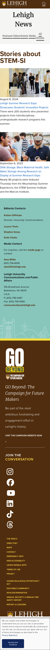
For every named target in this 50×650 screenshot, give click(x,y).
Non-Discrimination (17, 592)
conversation (19, 459)
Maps (9, 547)
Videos (16, 35)
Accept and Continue (13, 643)
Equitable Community (18, 588)
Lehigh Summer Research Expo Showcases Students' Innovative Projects (24, 105)
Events (24, 35)
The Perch (12, 538)
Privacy (11, 573)
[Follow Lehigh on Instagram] (11, 473)
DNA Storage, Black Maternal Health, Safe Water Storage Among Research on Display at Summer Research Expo (24, 171)
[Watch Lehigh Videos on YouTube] (12, 494)
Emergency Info (15, 556)
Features (7, 35)
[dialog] (25, 634)
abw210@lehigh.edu (15, 267)
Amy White (10, 259)
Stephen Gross (12, 232)
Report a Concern (16, 604)
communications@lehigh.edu (19, 305)
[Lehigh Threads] (11, 526)
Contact (11, 552)
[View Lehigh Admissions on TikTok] (11, 515)
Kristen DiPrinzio (13, 215)
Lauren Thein (11, 226)
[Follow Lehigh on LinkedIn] (11, 505)
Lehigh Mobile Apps (17, 565)
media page (34, 250)
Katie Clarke (10, 237)
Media (32, 35)
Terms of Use (13, 569)
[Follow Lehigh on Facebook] (12, 484)
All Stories (40, 36)
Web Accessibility (16, 560)
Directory (12, 543)
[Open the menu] (43, 4)
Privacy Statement (9, 635)
